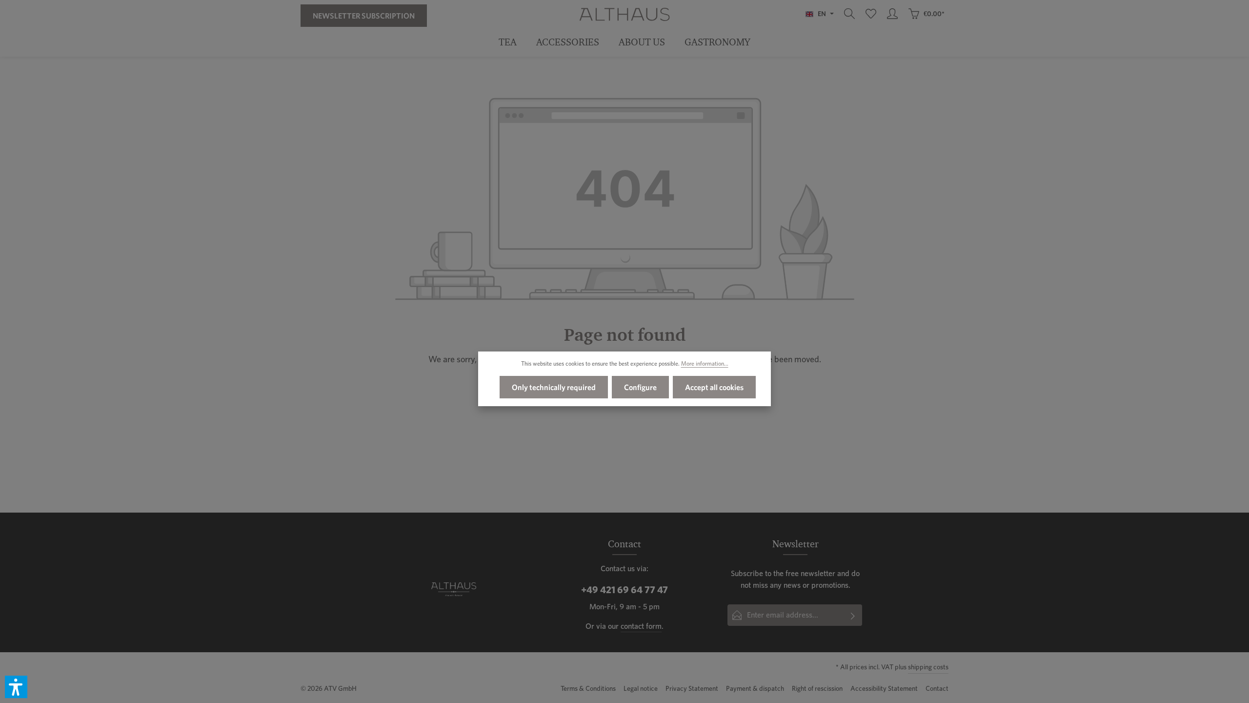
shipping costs (928, 667)
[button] (16, 687)
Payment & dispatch (755, 688)
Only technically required (554, 387)
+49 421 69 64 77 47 (624, 590)
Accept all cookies (714, 387)
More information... (704, 363)
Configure (640, 387)
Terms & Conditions (588, 688)
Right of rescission (817, 688)
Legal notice (641, 688)
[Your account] (892, 13)
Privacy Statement (691, 688)
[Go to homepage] (624, 14)
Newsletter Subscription (364, 15)
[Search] (849, 13)
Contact (937, 688)
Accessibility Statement (884, 688)
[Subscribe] (853, 615)
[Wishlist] (871, 13)
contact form (641, 626)
